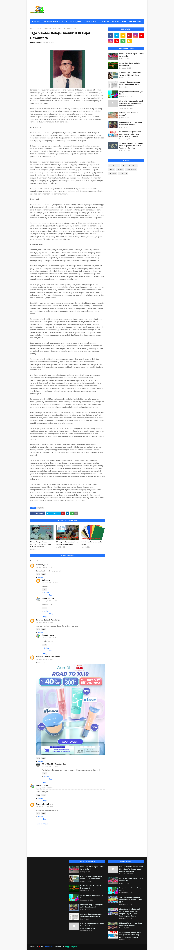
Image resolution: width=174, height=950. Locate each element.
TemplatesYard (48, 947)
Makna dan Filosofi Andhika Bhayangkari (129, 64)
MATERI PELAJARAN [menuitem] (74, 21)
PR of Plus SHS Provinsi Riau (54, 764)
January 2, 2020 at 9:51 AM (50, 582)
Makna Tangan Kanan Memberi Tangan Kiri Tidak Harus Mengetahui (40, 544)
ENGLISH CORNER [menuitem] (119, 21)
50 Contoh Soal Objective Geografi (128, 114)
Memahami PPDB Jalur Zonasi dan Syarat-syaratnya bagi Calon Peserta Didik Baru (130, 134)
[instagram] (135, 35)
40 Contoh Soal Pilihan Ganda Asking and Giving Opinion (130, 74)
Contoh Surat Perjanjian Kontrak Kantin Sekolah (131, 55)
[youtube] (141, 35)
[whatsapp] (122, 41)
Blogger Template (71, 947)
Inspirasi (38, 28)
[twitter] (116, 35)
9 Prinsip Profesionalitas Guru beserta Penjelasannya (67, 543)
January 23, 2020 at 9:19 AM (44, 806)
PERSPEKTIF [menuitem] (134, 21)
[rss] (122, 35)
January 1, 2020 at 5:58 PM (44, 567)
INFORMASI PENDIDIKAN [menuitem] (53, 21)
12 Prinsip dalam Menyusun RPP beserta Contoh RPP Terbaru (131, 83)
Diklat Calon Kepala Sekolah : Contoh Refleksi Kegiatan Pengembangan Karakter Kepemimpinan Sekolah (130, 912)
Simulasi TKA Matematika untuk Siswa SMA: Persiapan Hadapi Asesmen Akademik (131, 103)
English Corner (114, 166)
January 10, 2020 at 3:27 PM (44, 788)
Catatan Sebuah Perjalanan (48, 620)
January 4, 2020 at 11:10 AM (44, 659)
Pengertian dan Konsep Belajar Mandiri (131, 92)
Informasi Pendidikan (129, 166)
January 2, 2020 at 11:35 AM (44, 622)
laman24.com (35, 42)
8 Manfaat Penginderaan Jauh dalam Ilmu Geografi (130, 123)
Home (32, 28)
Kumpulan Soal (131, 170)
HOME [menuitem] (36, 21)
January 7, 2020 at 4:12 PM (50, 601)
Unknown (46, 580)
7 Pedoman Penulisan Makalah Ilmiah (92, 543)
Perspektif (112, 173)
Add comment (42, 824)
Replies (40, 577)
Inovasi (111, 170)
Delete (43, 574)
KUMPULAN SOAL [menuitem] (91, 21)
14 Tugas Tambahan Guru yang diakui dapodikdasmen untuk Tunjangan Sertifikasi (131, 145)
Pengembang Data (44, 804)
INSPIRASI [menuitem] (105, 21)
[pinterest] (129, 35)
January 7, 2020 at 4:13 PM (50, 637)
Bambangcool (42, 565)
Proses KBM (123, 173)
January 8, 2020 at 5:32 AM (50, 766)
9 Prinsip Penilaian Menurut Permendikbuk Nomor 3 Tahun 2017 (130, 899)
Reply (38, 574)
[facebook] (110, 35)
